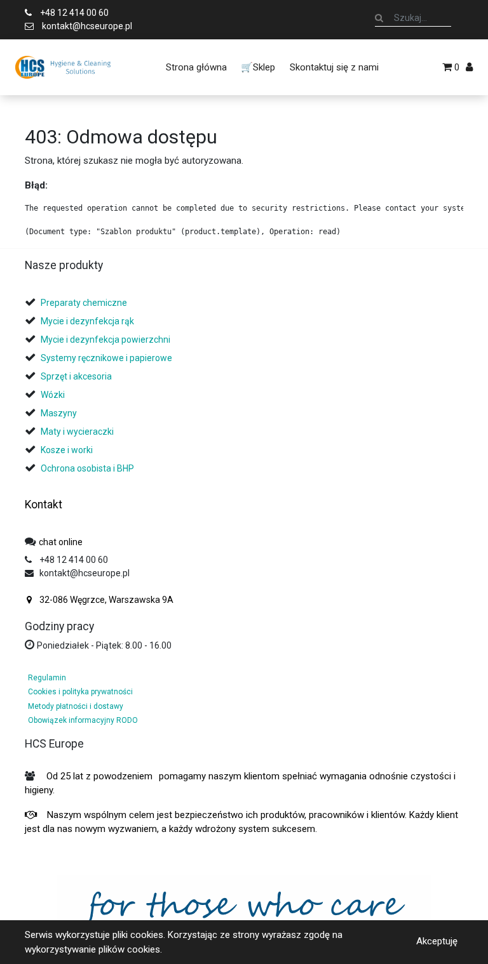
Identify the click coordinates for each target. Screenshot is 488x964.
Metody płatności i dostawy (75, 706)
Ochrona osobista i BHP (87, 468)
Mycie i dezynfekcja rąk (87, 321)
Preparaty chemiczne (85, 303)
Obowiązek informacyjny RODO (83, 720)
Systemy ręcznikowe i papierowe (107, 358)
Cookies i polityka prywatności (80, 691)
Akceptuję (437, 941)
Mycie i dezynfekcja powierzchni (105, 339)
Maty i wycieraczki (77, 431)
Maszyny (59, 413)
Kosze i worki (67, 450)
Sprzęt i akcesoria (76, 376)
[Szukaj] (379, 18)
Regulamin (47, 677)
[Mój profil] (469, 67)
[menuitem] (196, 67)
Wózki (53, 395)
